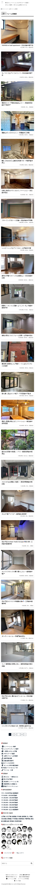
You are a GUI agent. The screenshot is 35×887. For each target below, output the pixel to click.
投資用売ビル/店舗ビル (10, 784)
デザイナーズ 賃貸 (9, 753)
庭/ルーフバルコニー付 (11, 767)
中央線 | (19, 816)
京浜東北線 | (18, 821)
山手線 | (3, 816)
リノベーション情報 (11, 878)
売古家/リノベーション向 (11, 781)
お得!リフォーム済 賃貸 (11, 756)
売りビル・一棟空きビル (11, 777)
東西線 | (9, 818)
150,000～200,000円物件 (10, 800)
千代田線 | (15, 818)
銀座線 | (14, 816)
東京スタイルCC (12, 884)
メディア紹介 (18, 880)
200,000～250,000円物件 (10, 802)
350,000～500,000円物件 (10, 807)
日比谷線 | (4, 818)
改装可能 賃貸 (8, 758)
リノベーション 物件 (10, 746)
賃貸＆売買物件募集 (23, 876)
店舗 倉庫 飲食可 (9, 760)
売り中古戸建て (8, 779)
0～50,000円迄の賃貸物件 (10, 793)
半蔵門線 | (28, 818)
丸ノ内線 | (30, 816)
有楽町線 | (22, 818)
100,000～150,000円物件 (10, 797)
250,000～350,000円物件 (10, 805)
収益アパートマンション (11, 786)
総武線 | (24, 816)
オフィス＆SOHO (9, 763)
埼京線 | (12, 821)
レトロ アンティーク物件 (11, 749)
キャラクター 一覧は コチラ (13, 853)
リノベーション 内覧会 (23, 878)
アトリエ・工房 (8, 770)
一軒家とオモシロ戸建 (10, 751)
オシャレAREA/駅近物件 (11, 765)
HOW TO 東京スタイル (12, 876)
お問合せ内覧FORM (24, 874)
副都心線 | (7, 821)
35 (22, 734)
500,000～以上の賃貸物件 (10, 809)
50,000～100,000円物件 (10, 795)
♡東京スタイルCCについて (11, 874)
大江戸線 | (9, 816)
